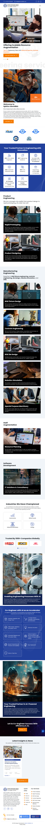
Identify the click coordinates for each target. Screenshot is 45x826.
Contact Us (27, 802)
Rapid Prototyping (36, 793)
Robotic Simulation (36, 806)
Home (26, 793)
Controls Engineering (37, 798)
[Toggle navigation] (40, 6)
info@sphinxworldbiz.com (21, 1)
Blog (26, 804)
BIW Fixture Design (36, 800)
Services (27, 798)
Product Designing (36, 791)
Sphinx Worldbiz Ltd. (29, 823)
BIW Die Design (36, 796)
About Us (27, 795)
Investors (27, 800)
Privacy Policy (22, 824)
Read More (7, 775)
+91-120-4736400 (9, 1)
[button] (4, 59)
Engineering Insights (9, 759)
